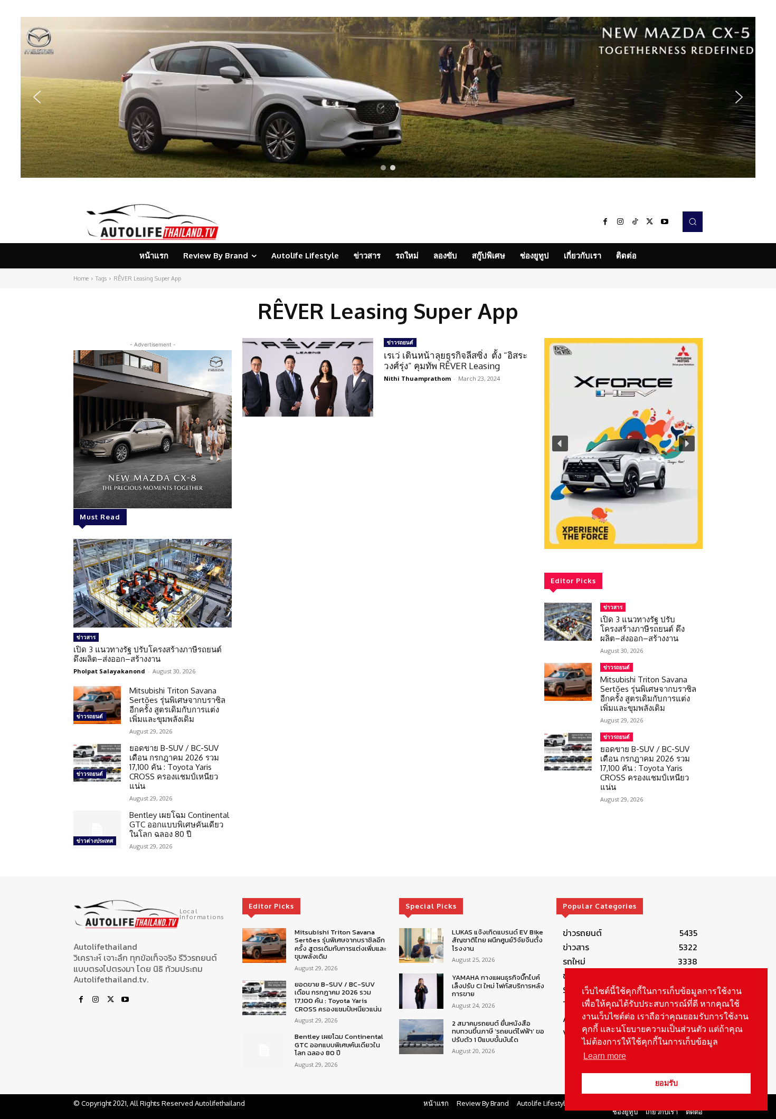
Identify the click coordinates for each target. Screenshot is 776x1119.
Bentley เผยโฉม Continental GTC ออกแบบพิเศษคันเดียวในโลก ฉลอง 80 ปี (179, 824)
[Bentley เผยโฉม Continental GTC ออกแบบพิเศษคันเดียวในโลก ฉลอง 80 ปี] (97, 829)
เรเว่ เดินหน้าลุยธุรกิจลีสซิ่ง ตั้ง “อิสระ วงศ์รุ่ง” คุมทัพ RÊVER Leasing (455, 360)
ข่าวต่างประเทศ (95, 840)
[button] (388, 97)
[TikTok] (635, 222)
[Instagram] (620, 222)
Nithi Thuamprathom (417, 378)
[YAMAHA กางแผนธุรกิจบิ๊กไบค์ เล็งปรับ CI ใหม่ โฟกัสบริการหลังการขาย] (421, 991)
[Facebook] (605, 222)
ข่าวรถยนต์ (90, 716)
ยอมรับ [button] (666, 1083)
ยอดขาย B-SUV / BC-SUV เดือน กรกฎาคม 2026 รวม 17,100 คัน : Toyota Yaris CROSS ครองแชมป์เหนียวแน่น (174, 767)
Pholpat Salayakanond (109, 671)
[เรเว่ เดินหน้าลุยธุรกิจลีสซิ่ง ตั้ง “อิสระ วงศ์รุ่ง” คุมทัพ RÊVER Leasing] (307, 377)
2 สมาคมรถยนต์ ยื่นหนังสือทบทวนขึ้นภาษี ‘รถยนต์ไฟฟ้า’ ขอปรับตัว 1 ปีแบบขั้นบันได (498, 1031)
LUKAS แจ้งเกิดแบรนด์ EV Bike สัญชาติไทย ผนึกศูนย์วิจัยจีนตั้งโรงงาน (497, 940)
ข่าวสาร (86, 637)
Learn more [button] (604, 1056)
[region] (388, 97)
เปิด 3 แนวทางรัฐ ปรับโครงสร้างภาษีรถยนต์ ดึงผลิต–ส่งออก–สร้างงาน (147, 654)
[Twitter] (649, 222)
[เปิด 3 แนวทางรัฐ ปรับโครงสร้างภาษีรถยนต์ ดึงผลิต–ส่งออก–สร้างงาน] (152, 583)
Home (81, 278)
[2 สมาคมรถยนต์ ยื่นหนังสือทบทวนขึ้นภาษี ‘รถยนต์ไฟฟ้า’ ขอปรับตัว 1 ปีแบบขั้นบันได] (421, 1037)
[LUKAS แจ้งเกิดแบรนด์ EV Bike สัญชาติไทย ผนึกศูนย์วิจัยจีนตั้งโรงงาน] (421, 945)
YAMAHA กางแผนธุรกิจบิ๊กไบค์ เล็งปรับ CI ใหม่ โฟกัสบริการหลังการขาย (498, 985)
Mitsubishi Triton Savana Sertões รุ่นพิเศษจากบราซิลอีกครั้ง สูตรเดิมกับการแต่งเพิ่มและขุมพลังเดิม (177, 705)
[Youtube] (664, 222)
